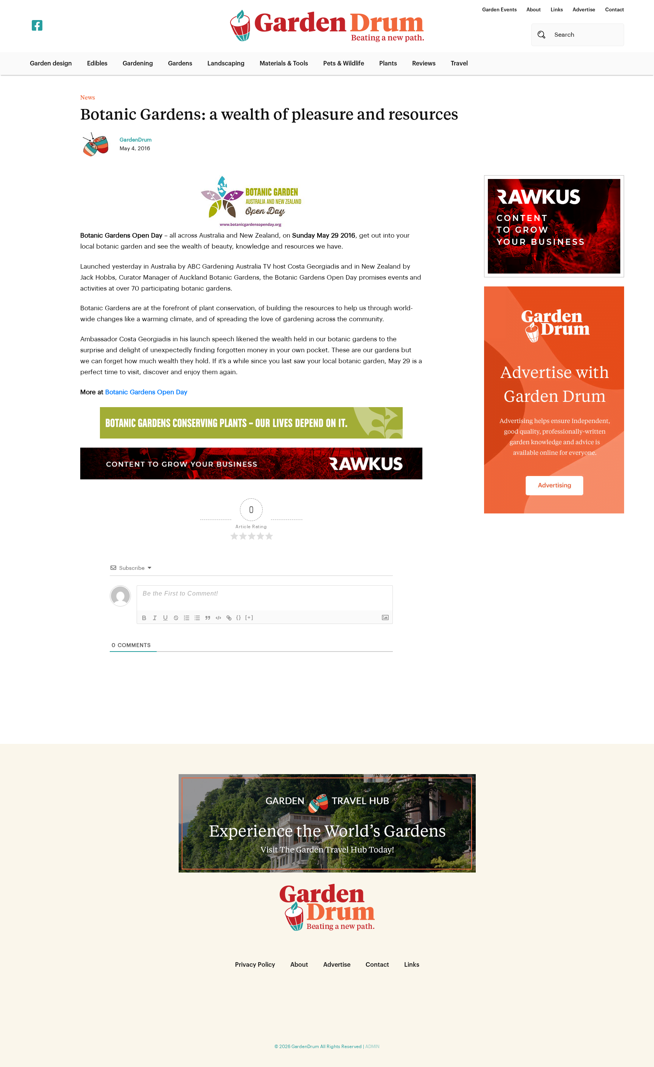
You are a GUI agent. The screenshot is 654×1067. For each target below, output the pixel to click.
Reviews (424, 64)
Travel (459, 64)
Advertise (584, 9)
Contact (614, 9)
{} (238, 617)
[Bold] (144, 617)
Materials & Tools (284, 64)
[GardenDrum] (327, 26)
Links (557, 9)
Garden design (51, 64)
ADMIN (372, 1046)
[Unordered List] (197, 617)
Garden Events (499, 9)
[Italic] (154, 617)
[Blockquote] (207, 617)
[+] (249, 617)
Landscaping (225, 64)
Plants (388, 64)
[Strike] (176, 617)
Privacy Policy (255, 965)
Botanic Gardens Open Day (146, 392)
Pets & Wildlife (343, 64)
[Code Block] (218, 617)
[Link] (229, 617)
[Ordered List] (186, 617)
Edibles (97, 64)
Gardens (180, 64)
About (533, 9)
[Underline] (165, 617)
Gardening (138, 64)
